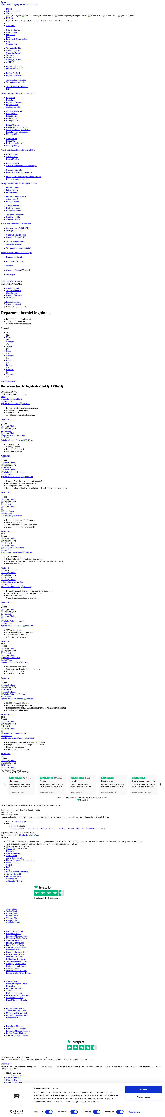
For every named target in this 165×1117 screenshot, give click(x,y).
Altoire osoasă (12, 199)
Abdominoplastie (13, 107)
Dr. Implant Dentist (14, 993)
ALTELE (10, 62)
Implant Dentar (12, 188)
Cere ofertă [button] (10, 25)
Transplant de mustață (15, 82)
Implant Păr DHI (13, 73)
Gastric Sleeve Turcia (15, 931)
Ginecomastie (11, 138)
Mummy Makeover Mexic (17, 1013)
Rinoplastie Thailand (14, 1026)
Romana (50, 16)
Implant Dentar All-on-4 (16, 197)
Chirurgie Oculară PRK (16, 237)
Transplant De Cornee (15, 241)
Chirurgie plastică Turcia (16, 964)
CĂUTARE (6, 281)
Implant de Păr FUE (14, 66)
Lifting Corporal (12, 125)
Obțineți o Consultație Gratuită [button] (25, 4)
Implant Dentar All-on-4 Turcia (18, 973)
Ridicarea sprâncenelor (15, 143)
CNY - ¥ (31, 21)
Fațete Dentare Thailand (16, 1028)
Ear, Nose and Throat (15, 261)
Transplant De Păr (13, 48)
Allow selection (143, 1097)
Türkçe (114, 16)
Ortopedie (10, 266)
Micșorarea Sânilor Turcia (16, 938)
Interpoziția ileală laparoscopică (19, 172)
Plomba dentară (12, 201)
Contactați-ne (11, 44)
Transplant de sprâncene (16, 80)
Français (83, 16)
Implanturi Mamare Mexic (16, 1015)
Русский (131, 16)
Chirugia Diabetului (14, 170)
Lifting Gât (10, 141)
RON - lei (53, 21)
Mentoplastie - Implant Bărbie (18, 129)
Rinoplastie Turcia (13, 933)
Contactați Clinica (8, 426)
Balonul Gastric (12, 159)
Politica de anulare (13, 876)
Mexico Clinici (12, 913)
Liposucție (10, 98)
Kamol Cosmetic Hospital (16, 1000)
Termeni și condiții (13, 874)
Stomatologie (11, 55)
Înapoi (13, 826)
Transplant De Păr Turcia (16, 961)
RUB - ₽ (61, 21)
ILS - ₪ (39, 21)
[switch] (74, 1112)
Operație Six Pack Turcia (16, 971)
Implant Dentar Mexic (15, 1008)
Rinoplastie (10, 100)
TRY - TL (69, 21)
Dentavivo (10, 986)
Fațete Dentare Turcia (15, 945)
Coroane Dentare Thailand (17, 1035)
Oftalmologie (11, 57)
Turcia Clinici (11, 909)
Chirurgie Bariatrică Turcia (17, 952)
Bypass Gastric (12, 154)
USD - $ (17, 21)
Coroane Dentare (13, 219)
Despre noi (10, 34)
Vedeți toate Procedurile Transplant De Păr (18, 93)
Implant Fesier (12, 104)
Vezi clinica (5, 419)
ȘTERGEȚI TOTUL (24, 821)
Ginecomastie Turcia (14, 940)
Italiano (99, 16)
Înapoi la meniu (17, 1075)
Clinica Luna (11, 981)
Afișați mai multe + (9, 381)
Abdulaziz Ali (9, 805)
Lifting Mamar (12, 118)
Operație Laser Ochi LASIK (17, 228)
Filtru (3, 396)
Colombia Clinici (13, 923)
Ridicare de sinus (13, 208)
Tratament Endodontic (15, 215)
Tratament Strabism (14, 244)
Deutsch (34, 16)
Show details (134, 1112)
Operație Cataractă (13, 230)
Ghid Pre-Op (11, 32)
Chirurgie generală (13, 60)
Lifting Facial (11, 116)
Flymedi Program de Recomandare (20, 860)
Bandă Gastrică (12, 163)
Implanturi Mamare (14, 102)
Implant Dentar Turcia (15, 943)
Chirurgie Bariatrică (14, 53)
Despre (9, 9)
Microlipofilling (12, 134)
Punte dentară (11, 192)
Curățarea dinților (13, 217)
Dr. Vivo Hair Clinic (14, 988)
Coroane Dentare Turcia (16, 947)
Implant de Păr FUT (14, 69)
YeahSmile (10, 991)
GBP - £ (24, 21)
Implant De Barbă (13, 75)
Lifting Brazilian (13, 120)
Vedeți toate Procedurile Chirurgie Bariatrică (19, 183)
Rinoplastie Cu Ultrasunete (17, 132)
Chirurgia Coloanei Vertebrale (18, 270)
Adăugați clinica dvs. (14, 881)
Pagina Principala (13, 302)
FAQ (8, 37)
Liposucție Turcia (13, 950)
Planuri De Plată (12, 862)
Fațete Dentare (12, 190)
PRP (8, 89)
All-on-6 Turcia (12, 968)
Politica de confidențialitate (17, 872)
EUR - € (9, 18)
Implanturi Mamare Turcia (16, 936)
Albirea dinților (12, 206)
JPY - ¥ (46, 21)
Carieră (9, 865)
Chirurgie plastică (13, 50)
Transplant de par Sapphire (17, 86)
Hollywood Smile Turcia (16, 966)
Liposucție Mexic (13, 1018)
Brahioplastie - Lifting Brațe (17, 127)
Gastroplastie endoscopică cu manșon (21, 165)
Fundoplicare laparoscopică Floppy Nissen (23, 177)
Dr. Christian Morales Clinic (17, 995)
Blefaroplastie (11, 113)
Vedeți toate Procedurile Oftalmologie (16, 252)
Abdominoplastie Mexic (16, 1011)
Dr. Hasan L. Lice (40, 805)
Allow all (143, 1089)
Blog (8, 41)
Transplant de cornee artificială (18, 248)
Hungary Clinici (12, 920)
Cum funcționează (13, 30)
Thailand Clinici (12, 918)
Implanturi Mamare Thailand (18, 1031)
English (17, 16)
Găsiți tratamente (13, 11)
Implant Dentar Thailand (16, 1033)
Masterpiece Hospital (14, 998)
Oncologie (10, 274)
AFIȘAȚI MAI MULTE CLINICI (15, 772)
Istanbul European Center (16, 984)
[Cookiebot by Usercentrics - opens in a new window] (16, 1112)
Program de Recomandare (16, 39)
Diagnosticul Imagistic (15, 257)
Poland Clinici (12, 916)
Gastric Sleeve (12, 156)
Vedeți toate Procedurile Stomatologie (16, 224)
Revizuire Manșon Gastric (16, 179)
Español (67, 16)
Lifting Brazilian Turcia (15, 959)
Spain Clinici (11, 911)
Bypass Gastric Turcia (15, 954)
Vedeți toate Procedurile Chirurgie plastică (18, 150)
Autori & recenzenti (14, 858)
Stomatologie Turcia (14, 957)
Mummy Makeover (14, 111)
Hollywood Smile (13, 210)
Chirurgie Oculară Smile (16, 235)
